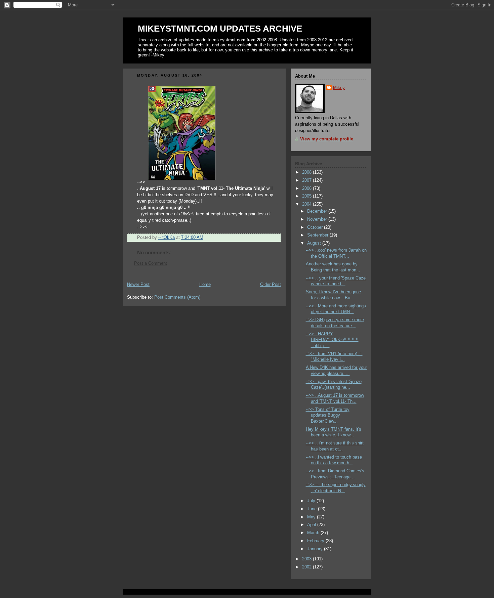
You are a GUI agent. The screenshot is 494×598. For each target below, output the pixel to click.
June (312, 509)
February (316, 541)
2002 (307, 567)
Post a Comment (150, 263)
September (318, 235)
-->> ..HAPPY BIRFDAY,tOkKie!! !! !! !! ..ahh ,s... (332, 340)
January (315, 549)
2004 (307, 204)
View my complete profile (326, 139)
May (312, 517)
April (312, 524)
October (315, 227)
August (314, 243)
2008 (307, 172)
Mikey (339, 87)
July (312, 501)
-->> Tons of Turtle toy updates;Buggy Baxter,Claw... (327, 415)
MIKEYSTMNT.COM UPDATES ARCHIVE (220, 29)
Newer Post (138, 284)
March (314, 532)
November (317, 219)
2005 (307, 196)
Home (205, 284)
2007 (307, 180)
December (317, 211)
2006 (307, 188)
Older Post (270, 284)
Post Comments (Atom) (177, 297)
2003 (307, 559)
